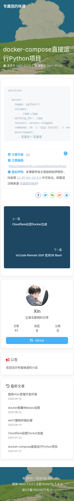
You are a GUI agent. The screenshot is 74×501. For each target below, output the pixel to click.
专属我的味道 (28, 183)
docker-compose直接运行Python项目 (33, 446)
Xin (28, 154)
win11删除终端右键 (20, 420)
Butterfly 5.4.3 (52, 484)
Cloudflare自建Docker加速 (25, 433)
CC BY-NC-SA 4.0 (29, 177)
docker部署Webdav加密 (24, 407)
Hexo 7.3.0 (26, 484)
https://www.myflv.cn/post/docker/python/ (37, 166)
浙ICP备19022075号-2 (37, 489)
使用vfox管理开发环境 (22, 394)
